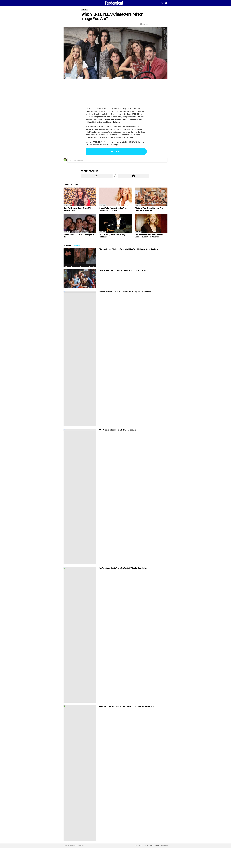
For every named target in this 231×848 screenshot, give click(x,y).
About (140, 845)
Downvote (133, 176)
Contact (146, 845)
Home (135, 845)
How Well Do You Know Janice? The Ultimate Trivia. (78, 209)
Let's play (115, 151)
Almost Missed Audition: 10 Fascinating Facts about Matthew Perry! (126, 706)
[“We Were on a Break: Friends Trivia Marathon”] (80, 496)
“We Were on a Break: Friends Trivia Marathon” (117, 430)
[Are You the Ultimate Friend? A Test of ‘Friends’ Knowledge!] (80, 635)
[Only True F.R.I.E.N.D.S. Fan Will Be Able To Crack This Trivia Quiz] (80, 278)
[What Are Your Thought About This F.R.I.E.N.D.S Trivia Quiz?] (151, 197)
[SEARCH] (163, 3)
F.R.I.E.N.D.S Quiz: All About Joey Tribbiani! (112, 236)
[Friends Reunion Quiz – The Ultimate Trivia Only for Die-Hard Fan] (80, 358)
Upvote (97, 176)
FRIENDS (66, 205)
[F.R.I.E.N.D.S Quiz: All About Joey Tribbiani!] (115, 223)
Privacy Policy (164, 845)
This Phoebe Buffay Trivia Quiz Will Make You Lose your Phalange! (149, 236)
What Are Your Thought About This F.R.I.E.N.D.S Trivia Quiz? (149, 209)
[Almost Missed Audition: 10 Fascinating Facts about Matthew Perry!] (80, 773)
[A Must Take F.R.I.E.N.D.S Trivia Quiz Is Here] (80, 223)
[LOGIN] (166, 3)
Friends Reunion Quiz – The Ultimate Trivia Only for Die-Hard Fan (125, 292)
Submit (157, 845)
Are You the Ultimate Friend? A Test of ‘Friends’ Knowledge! (123, 568)
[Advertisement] (115, 93)
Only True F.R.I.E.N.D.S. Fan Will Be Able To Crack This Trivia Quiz (124, 270)
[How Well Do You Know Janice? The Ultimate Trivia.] (80, 197)
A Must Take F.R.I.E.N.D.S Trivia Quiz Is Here (79, 236)
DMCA (151, 845)
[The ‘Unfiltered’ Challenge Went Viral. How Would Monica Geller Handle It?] (80, 257)
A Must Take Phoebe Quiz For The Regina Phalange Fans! (113, 209)
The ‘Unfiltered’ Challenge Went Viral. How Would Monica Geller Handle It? (129, 249)
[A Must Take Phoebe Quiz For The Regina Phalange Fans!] (115, 197)
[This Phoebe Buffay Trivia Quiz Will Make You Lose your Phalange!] (151, 223)
